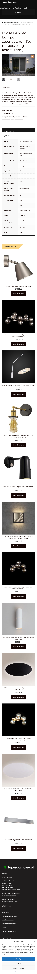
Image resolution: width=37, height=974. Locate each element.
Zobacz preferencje (18, 968)
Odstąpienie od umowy (9, 923)
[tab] (18, 130)
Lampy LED (18, 117)
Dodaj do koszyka (18, 294)
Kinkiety (16, 22)
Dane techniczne (8, 131)
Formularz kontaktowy (9, 916)
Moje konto (5, 912)
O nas (4, 927)
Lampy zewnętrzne (17, 119)
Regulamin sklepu (8, 920)
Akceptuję (18, 959)
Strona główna (8, 22)
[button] (34, 941)
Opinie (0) (6, 136)
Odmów (18, 963)
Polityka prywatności (19, 971)
